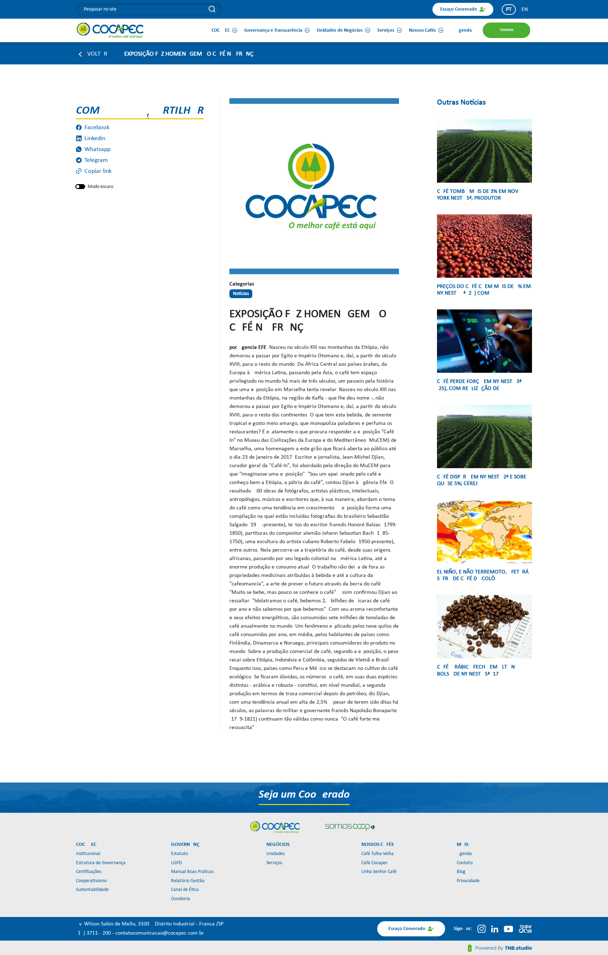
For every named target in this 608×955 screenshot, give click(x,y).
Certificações (88, 871)
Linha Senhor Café (379, 871)
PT (509, 9)
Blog (461, 871)
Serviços (274, 863)
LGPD (176, 863)
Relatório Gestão (187, 881)
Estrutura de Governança (101, 863)
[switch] (80, 186)
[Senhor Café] (525, 929)
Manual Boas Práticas (192, 871)
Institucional (88, 853)
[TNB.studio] (500, 948)
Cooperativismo (91, 881)
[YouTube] (508, 929)
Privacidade (468, 881)
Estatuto (179, 853)
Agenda (464, 853)
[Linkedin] (494, 929)
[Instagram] (481, 929)
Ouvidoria (180, 898)
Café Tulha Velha (377, 853)
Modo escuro (100, 186)
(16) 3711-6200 (94, 933)
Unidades (275, 853)
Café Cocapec (374, 863)
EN (524, 9)
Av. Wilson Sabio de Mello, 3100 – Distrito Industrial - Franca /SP (149, 924)
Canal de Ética (185, 889)
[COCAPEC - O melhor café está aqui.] (110, 30)
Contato (465, 863)
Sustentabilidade (92, 889)
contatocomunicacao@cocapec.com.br (159, 933)
